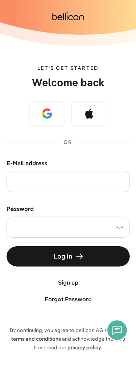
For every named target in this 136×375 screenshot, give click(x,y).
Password (20, 208)
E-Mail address (27, 163)
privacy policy (84, 347)
